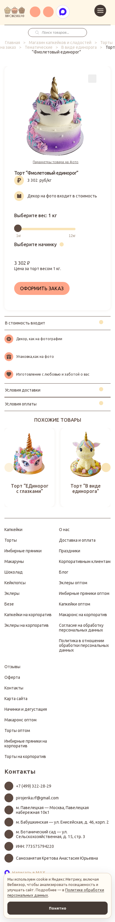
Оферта (12, 677)
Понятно (57, 908)
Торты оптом (17, 730)
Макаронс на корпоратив (83, 614)
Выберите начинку (35, 244)
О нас (64, 529)
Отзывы (12, 666)
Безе (9, 604)
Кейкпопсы (15, 582)
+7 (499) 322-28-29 (33, 786)
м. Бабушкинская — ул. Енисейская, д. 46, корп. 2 (62, 822)
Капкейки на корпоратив (28, 614)
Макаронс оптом (20, 720)
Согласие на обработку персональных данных (81, 627)
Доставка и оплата (77, 540)
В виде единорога (79, 47)
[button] (9, 467)
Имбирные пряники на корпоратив (25, 743)
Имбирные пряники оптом (84, 593)
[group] (29, 467)
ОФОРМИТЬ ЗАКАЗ (42, 288)
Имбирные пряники (23, 550)
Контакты (13, 688)
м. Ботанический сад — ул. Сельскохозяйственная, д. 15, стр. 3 (50, 834)
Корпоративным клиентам (85, 561)
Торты (10, 540)
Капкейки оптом (74, 604)
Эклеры (11, 593)
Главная (12, 42)
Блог (63, 572)
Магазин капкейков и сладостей (60, 42)
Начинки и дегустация (25, 709)
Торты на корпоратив (25, 756)
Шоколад (13, 572)
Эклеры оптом (73, 582)
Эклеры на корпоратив (26, 625)
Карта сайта (15, 698)
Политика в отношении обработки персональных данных (84, 645)
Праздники (69, 550)
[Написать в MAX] (62, 11)
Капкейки (13, 529)
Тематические (38, 47)
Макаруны (14, 561)
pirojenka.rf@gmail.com (37, 798)
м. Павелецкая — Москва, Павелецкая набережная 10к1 (52, 810)
